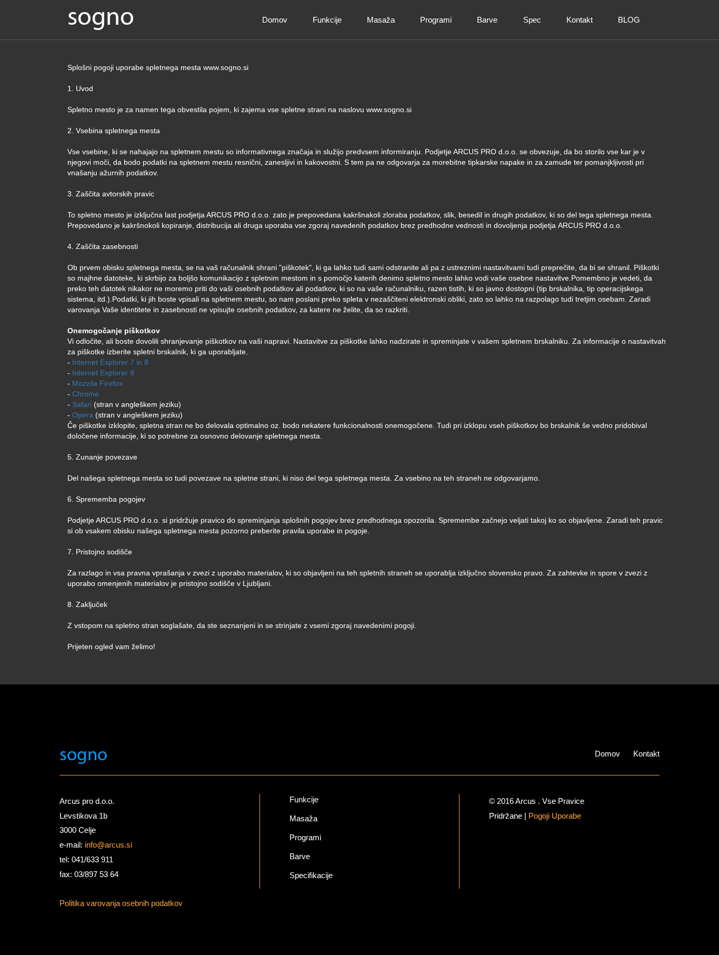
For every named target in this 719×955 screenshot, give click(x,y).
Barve (487, 19)
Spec (532, 19)
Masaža (381, 19)
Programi (436, 19)
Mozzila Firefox (97, 383)
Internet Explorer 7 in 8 (110, 362)
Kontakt (579, 19)
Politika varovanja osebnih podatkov (121, 903)
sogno (100, 18)
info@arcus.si (108, 844)
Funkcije (327, 19)
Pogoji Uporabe (554, 815)
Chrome (85, 394)
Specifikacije (311, 875)
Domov (274, 19)
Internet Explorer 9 (103, 373)
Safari (82, 404)
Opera (82, 415)
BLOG (629, 19)
